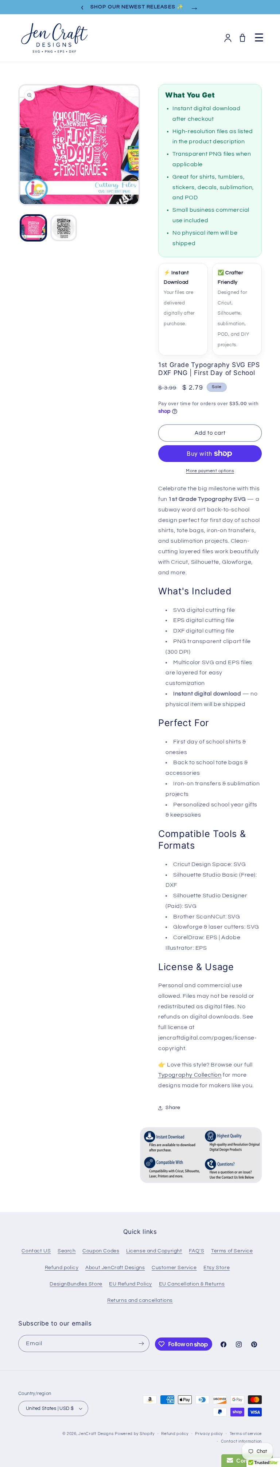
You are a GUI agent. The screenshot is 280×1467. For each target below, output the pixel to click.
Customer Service (174, 1267)
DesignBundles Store (76, 1284)
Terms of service (246, 1434)
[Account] (228, 38)
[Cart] (242, 38)
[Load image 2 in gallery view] (63, 228)
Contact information (241, 1441)
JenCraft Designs (95, 1434)
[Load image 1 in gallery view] (33, 228)
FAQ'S (196, 1250)
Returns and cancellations (140, 1300)
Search (67, 1250)
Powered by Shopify (135, 1434)
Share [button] (173, 1107)
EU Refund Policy (130, 1284)
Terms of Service (232, 1250)
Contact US (36, 1250)
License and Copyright (154, 1250)
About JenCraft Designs (115, 1267)
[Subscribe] (141, 1343)
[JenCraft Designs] (54, 38)
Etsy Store (216, 1267)
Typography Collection (190, 1075)
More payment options (210, 471)
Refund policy (62, 1267)
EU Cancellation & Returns (192, 1284)
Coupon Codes (100, 1250)
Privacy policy (209, 1434)
